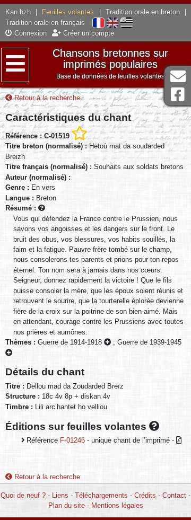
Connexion (29, 33)
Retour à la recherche (46, 98)
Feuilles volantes (68, 12)
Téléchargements (101, 495)
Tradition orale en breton (143, 12)
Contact (174, 495)
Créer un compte (87, 33)
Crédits (145, 495)
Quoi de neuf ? (23, 495)
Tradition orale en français (45, 23)
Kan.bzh (18, 12)
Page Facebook (178, 94)
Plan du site (66, 505)
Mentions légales (117, 505)
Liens (60, 495)
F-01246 (72, 440)
